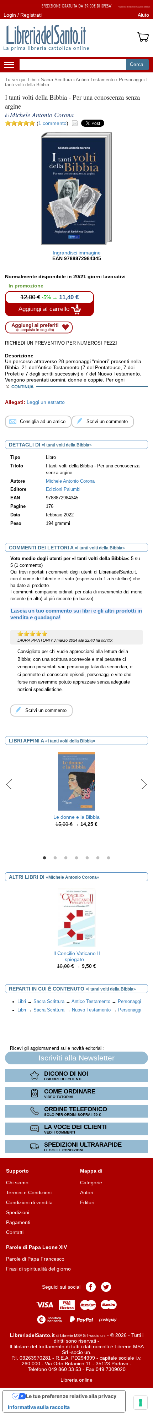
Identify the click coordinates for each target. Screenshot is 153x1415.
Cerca (136, 64)
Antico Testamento (95, 79)
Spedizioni (17, 1212)
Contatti (14, 1232)
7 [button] (108, 858)
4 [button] (76, 858)
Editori (87, 1202)
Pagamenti (18, 1222)
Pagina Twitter (106, 1287)
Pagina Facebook (91, 1287)
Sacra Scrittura (56, 79)
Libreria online (76, 1380)
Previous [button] (9, 784)
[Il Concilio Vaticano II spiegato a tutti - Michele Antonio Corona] (76, 917)
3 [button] (65, 858)
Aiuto (143, 15)
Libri (32, 79)
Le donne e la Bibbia (76, 817)
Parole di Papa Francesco (35, 1259)
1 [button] (44, 858)
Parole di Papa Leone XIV (36, 1247)
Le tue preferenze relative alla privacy (71, 1396)
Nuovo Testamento (91, 1010)
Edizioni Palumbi (63, 489)
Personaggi (130, 79)
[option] (76, 791)
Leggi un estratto (46, 402)
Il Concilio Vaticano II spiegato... (76, 956)
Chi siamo (17, 1182)
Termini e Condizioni (29, 1192)
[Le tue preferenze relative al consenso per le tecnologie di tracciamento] (140, 1402)
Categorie (91, 1182)
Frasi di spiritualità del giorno (38, 1269)
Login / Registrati (23, 15)
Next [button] (143, 784)
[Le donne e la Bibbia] (76, 781)
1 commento (52, 123)
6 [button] (97, 858)
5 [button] (87, 858)
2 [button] (55, 858)
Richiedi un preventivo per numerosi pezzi (61, 343)
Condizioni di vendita (29, 1202)
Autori (86, 1192)
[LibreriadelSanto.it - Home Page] (46, 38)
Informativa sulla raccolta (39, 1407)
